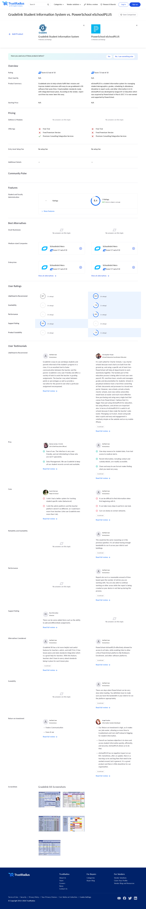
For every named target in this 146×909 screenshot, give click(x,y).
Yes (109, 57)
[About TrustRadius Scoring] (40, 73)
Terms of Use (13, 897)
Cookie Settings (85, 897)
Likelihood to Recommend (17, 296)
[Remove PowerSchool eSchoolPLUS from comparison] (137, 25)
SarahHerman (53, 491)
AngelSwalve (106, 720)
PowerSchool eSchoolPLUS (105, 37)
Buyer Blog (91, 881)
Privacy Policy (34, 897)
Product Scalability (15, 333)
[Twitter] (130, 898)
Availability (12, 305)
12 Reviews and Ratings (98, 39)
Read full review (49, 391)
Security (23, 897)
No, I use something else (124, 57)
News (61, 886)
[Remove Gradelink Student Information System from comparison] (84, 25)
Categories (58, 4)
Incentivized (100, 426)
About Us (62, 878)
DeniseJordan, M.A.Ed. (56, 444)
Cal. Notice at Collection (68, 897)
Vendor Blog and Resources (124, 883)
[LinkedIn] (135, 898)
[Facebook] (124, 898)
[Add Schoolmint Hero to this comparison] (80, 248)
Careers (62, 883)
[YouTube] (119, 898)
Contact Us (63, 889)
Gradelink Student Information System (58, 37)
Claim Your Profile (120, 881)
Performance (13, 314)
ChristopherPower (108, 354)
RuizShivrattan (53, 613)
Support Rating (13, 323)
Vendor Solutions (120, 878)
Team (61, 881)
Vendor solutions (73, 4)
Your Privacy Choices (49, 897)
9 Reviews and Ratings (45, 39)
